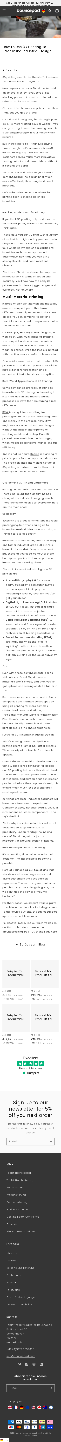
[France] (16, 1408)
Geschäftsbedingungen (21, 1297)
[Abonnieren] (50, 1141)
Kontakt (11, 1260)
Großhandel (14, 1275)
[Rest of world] (51, 1408)
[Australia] (45, 1408)
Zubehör (12, 1224)
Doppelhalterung (17, 1202)
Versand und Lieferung (21, 1267)
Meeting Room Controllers (23, 1216)
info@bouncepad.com (21, 1356)
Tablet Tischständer (19, 1172)
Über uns (12, 1253)
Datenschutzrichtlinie (20, 1304)
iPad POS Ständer (17, 1209)
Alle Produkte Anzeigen (21, 1231)
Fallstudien (13, 1290)
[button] (4, 10)
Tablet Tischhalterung (20, 1180)
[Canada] (39, 1408)
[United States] (33, 1408)
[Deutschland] (22, 1408)
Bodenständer (15, 1187)
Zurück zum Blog (32, 944)
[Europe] (27, 1408)
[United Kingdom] (10, 1408)
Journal (11, 1282)
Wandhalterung (16, 1195)
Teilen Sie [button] (12, 70)
